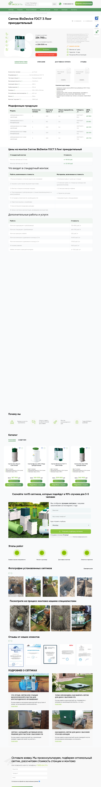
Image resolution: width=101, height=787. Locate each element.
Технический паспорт (79, 72)
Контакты (74, 9)
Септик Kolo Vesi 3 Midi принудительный (81, 464)
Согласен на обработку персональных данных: (25, 781)
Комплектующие (45, 9)
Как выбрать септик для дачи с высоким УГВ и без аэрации (72, 733)
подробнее (14, 706)
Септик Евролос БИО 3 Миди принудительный (36, 464)
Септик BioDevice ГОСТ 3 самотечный (58, 464)
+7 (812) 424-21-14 (68, 4)
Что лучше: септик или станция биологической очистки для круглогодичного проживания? (24, 697)
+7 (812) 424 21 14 (42, 765)
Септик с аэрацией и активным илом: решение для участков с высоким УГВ (27, 733)
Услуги (56, 9)
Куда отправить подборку (58, 521)
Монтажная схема (60, 72)
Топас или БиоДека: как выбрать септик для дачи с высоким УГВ (72, 696)
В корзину (46, 49)
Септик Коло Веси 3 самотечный (14, 464)
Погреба (20, 9)
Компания (64, 9)
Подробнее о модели (14, 485)
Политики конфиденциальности (80, 536)
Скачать (63, 80)
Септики (10, 9)
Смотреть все (88, 568)
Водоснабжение (31, 9)
